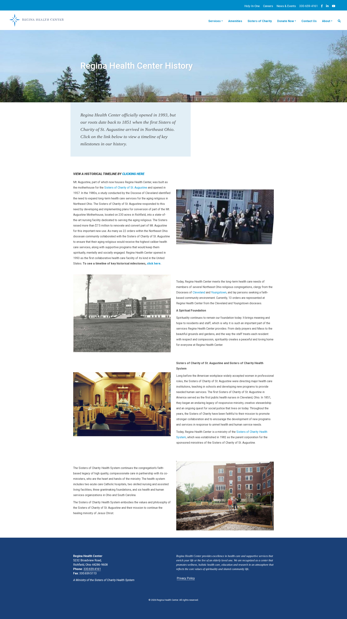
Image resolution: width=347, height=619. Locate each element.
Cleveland (199, 292)
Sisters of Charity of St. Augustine (125, 187)
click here (153, 263)
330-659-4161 (308, 6)
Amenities (235, 21)
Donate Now (285, 21)
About (326, 21)
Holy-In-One (252, 6)
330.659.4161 (92, 569)
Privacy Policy (186, 578)
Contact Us (309, 21)
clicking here (133, 174)
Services (214, 21)
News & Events (286, 6)
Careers (268, 6)
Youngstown (218, 292)
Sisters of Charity (260, 21)
